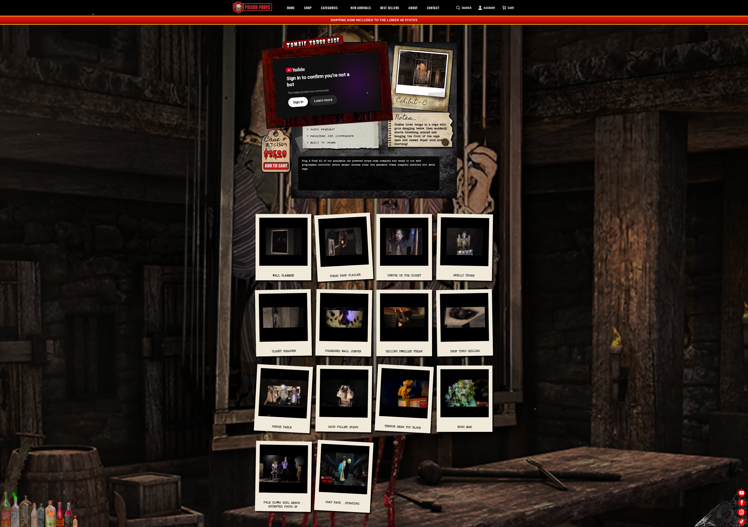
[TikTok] (741, 521)
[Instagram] (741, 512)
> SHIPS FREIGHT (320, 129)
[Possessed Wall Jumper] (344, 319)
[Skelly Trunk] (464, 244)
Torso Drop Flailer (345, 275)
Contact (433, 7)
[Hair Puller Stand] (344, 395)
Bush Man (465, 427)
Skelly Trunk (464, 275)
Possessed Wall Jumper (343, 351)
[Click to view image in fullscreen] (421, 76)
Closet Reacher (284, 351)
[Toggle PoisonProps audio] (723, 511)
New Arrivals (361, 7)
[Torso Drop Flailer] (344, 244)
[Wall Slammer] (283, 243)
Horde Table (282, 427)
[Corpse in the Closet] (404, 243)
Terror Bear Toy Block (403, 427)
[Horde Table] (284, 395)
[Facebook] (741, 502)
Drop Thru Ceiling (465, 351)
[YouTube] (741, 493)
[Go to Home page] (252, 8)
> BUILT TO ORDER (321, 142)
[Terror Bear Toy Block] (404, 395)
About (413, 7)
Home (291, 7)
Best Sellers (389, 7)
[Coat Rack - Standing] (344, 471)
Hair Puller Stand (343, 427)
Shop (308, 7)
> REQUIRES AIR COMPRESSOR (330, 136)
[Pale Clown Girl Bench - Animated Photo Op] (283, 471)
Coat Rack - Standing (342, 502)
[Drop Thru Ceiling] (464, 319)
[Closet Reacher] (283, 319)
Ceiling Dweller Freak (404, 351)
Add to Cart (276, 165)
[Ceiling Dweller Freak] (404, 319)
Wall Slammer (283, 275)
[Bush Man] (464, 395)
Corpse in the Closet (404, 275)
